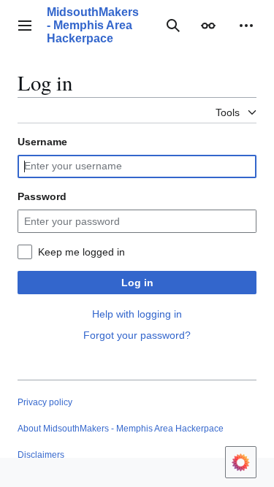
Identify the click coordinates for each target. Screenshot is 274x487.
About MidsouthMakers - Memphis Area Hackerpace (121, 428)
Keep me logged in (81, 252)
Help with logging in (137, 314)
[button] (25, 25)
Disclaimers (41, 455)
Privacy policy (45, 402)
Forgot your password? (137, 335)
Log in (137, 282)
